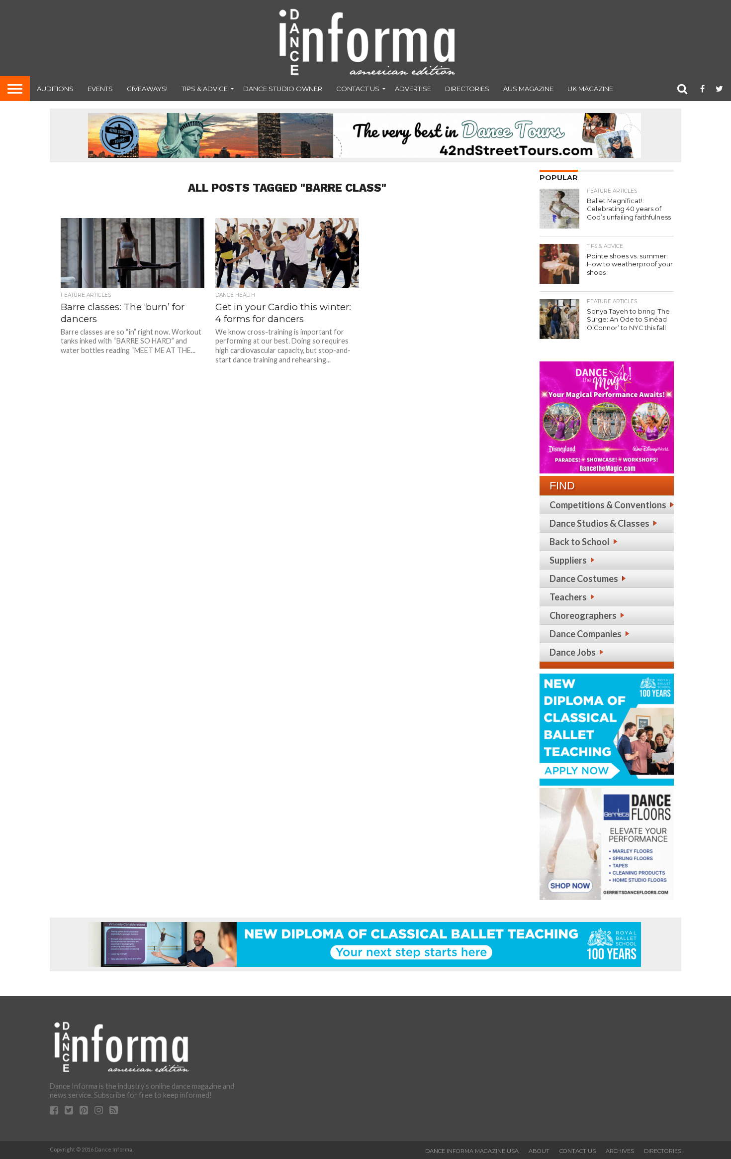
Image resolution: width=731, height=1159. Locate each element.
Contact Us (357, 89)
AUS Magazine (528, 89)
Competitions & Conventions (607, 504)
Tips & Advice (205, 89)
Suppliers (568, 560)
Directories (467, 89)
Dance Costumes (583, 578)
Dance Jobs (572, 652)
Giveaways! (147, 89)
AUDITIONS (55, 89)
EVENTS (100, 89)
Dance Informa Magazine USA (472, 1151)
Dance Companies (585, 633)
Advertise (413, 89)
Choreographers (583, 615)
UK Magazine (590, 89)
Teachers (568, 596)
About (539, 1151)
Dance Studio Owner (282, 89)
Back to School (579, 541)
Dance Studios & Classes (599, 523)
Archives (620, 1151)
